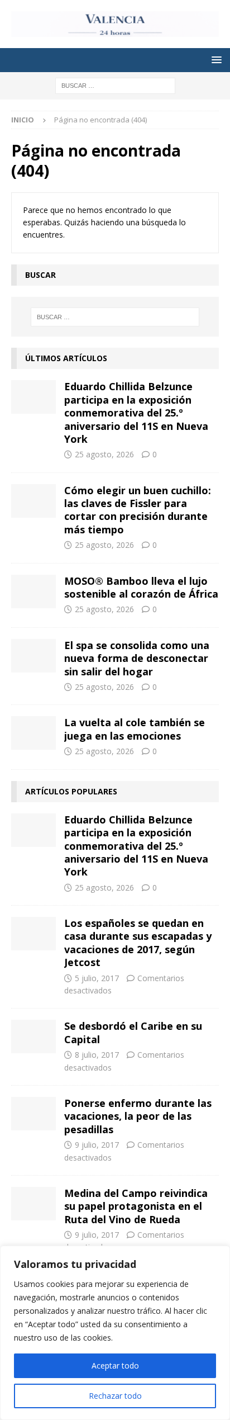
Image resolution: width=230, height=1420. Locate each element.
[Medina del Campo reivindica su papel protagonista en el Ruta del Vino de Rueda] (33, 1203)
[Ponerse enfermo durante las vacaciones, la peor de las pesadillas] (33, 1113)
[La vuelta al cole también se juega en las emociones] (33, 733)
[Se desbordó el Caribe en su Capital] (33, 1036)
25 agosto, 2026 (104, 454)
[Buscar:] (115, 84)
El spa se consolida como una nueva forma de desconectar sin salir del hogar (136, 658)
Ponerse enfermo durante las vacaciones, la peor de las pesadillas (138, 1116)
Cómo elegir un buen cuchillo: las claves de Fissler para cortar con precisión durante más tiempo (137, 510)
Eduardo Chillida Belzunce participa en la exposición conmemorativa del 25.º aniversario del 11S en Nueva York (136, 413)
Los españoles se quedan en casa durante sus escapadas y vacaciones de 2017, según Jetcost (138, 942)
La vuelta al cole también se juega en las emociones (134, 729)
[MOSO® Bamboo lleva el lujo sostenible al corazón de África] (33, 591)
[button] (214, 59)
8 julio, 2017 (97, 1054)
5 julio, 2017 (97, 978)
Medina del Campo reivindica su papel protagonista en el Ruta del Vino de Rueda (136, 1206)
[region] (115, 1333)
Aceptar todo (115, 1365)
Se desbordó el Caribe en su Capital (133, 1032)
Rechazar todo (115, 1395)
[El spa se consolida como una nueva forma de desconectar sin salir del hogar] (33, 656)
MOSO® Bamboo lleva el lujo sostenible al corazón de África (141, 587)
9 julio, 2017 (97, 1144)
